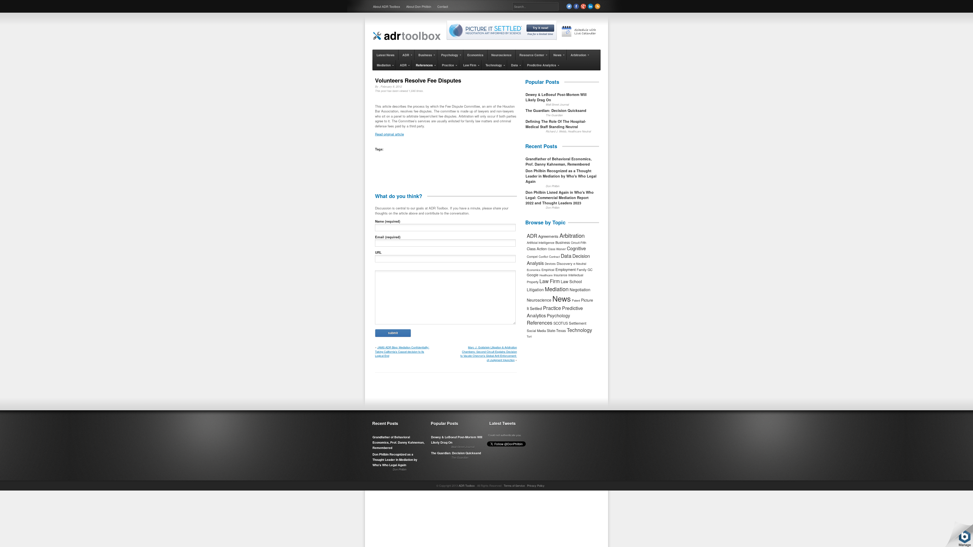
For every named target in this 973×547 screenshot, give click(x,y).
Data (566, 255)
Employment (565, 269)
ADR (532, 235)
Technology (579, 330)
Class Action (537, 248)
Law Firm (549, 281)
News (561, 298)
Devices (550, 264)
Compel (532, 256)
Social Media (536, 330)
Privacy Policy (536, 485)
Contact (442, 6)
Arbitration (572, 235)
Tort (529, 336)
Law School (571, 281)
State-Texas (556, 330)
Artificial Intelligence (540, 242)
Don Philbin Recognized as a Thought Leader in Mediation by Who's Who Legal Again (561, 176)
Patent (576, 300)
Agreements (548, 236)
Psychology (558, 315)
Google (532, 274)
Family (582, 269)
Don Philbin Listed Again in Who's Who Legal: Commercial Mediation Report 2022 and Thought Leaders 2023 (560, 197)
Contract (554, 257)
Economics (533, 270)
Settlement (577, 323)
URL (378, 252)
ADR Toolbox (467, 485)
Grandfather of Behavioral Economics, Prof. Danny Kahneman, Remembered (559, 161)
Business (562, 242)
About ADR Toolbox (386, 6)
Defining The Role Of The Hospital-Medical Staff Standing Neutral (556, 124)
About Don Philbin (418, 6)
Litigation (535, 289)
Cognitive (576, 248)
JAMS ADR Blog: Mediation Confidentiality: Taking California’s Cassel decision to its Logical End (402, 351)
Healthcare (546, 275)
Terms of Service (514, 485)
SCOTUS (560, 323)
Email (387, 237)
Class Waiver (557, 249)
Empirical (547, 269)
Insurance (560, 275)
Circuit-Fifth (578, 243)
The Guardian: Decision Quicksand (556, 110)
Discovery (564, 263)
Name (387, 221)
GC (590, 269)
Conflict (543, 257)
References (539, 322)
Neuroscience (539, 300)
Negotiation (580, 289)
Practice (552, 307)
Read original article (389, 134)
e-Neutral (579, 263)
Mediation (557, 289)
